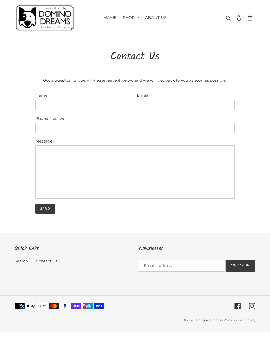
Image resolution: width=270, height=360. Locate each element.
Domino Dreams (209, 320)
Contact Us (46, 261)
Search (21, 261)
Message (43, 141)
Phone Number (50, 118)
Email (144, 95)
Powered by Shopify (239, 320)
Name (41, 95)
